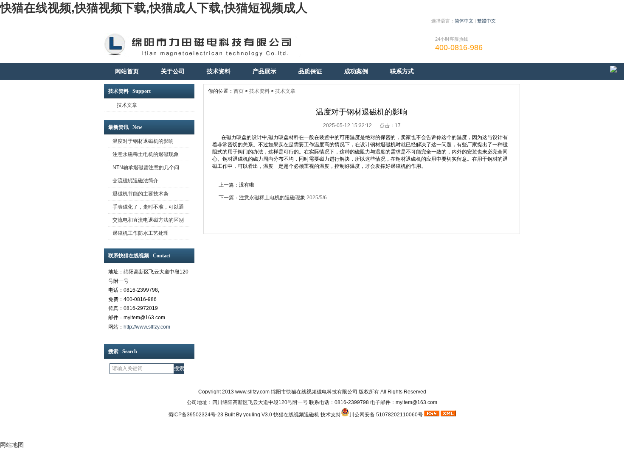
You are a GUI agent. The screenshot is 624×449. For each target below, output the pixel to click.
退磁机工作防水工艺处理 (140, 233)
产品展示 (264, 71)
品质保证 (310, 71)
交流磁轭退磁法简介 (135, 181)
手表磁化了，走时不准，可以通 (148, 207)
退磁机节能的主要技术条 (140, 194)
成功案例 (356, 71)
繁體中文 (486, 20)
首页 (238, 91)
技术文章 (127, 105)
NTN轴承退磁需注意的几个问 (145, 167)
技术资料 (218, 71)
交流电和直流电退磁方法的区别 (148, 220)
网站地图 (12, 444)
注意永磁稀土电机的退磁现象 (145, 154)
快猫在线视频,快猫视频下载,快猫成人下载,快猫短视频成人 (153, 7)
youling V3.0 (257, 415)
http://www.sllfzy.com (147, 327)
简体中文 (464, 20)
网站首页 (127, 71)
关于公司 (173, 71)
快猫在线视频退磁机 (296, 415)
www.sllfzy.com (252, 392)
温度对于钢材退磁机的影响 (143, 141)
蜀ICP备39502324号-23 (195, 415)
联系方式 (402, 71)
